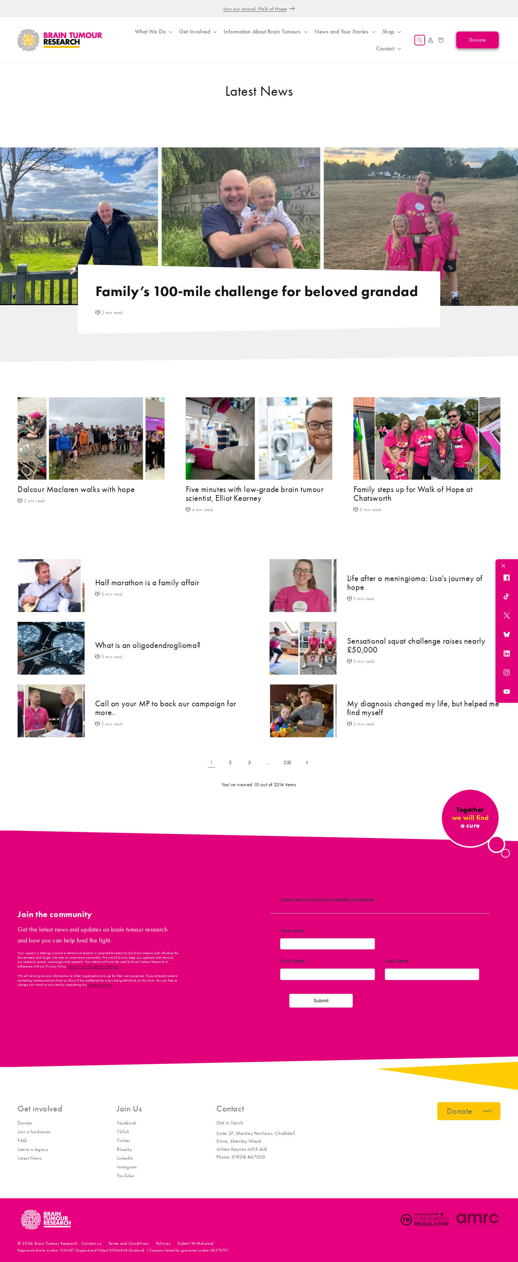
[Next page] (306, 762)
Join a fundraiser (34, 1131)
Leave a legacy (33, 1149)
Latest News (30, 1158)
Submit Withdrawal (195, 1243)
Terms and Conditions (129, 1243)
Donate (25, 1122)
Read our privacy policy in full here (93, 966)
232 (287, 762)
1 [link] (211, 762)
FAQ (22, 1140)
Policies (163, 1243)
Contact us (91, 1243)
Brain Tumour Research (56, 1243)
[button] (153, 31)
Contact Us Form (100, 984)
